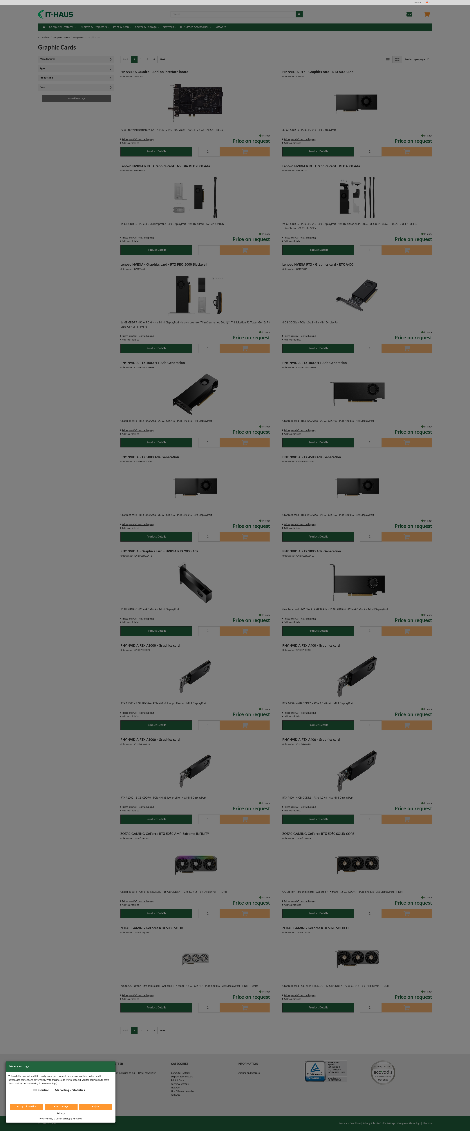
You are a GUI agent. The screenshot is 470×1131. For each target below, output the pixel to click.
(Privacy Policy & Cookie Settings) (40, 1083)
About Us (77, 1119)
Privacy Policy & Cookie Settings (54, 1119)
